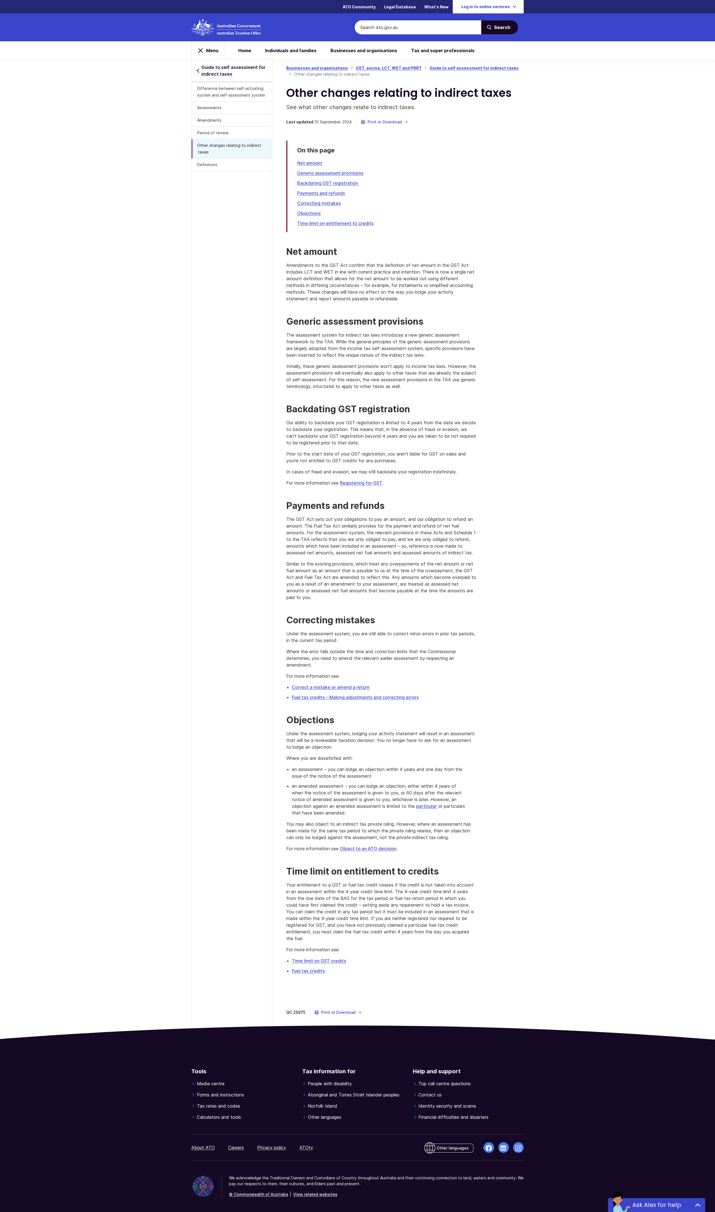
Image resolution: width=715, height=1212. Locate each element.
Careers (236, 1147)
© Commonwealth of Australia (258, 1194)
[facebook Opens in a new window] (488, 1147)
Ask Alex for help (656, 1205)
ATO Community (359, 6)
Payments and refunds (321, 193)
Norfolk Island (322, 1106)
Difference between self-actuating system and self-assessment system (231, 91)
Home (244, 50)
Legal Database (400, 6)
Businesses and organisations (363, 50)
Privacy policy (271, 1147)
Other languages (324, 1117)
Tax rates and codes (218, 1106)
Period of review (212, 132)
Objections (309, 213)
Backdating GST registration (327, 183)
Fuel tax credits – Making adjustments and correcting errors (355, 697)
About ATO (203, 1147)
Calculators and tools (219, 1117)
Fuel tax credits (308, 971)
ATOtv (306, 1147)
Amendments (209, 120)
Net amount (309, 163)
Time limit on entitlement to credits (335, 223)
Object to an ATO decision (368, 848)
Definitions (207, 164)
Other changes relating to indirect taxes (229, 148)
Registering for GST (361, 483)
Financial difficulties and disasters (453, 1117)
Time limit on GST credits (319, 961)
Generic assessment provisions (330, 173)
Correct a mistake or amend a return (331, 687)
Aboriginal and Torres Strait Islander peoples (353, 1095)
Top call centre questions (444, 1083)
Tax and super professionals (443, 50)
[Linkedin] (503, 1147)
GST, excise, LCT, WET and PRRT (389, 68)
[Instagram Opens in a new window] (518, 1147)
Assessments (209, 107)
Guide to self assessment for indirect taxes (474, 68)
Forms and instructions (220, 1095)
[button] (384, 122)
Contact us (430, 1095)
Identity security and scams (447, 1106)
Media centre (211, 1083)
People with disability (330, 1083)
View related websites (315, 1194)
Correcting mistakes (319, 203)
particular (426, 806)
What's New (436, 6)
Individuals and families (290, 50)
